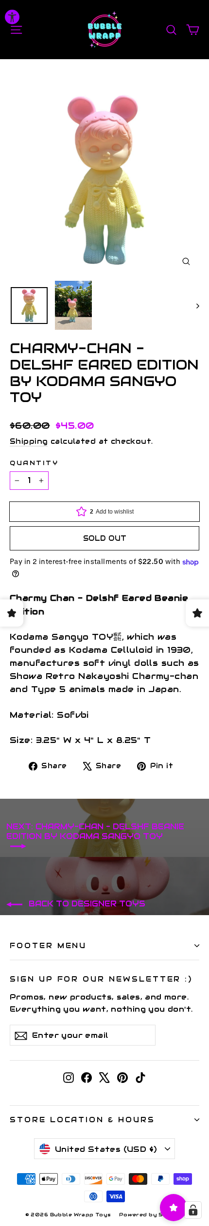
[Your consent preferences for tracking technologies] (193, 1210)
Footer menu (48, 945)
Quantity (34, 463)
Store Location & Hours (82, 1119)
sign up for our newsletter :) (101, 979)
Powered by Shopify (151, 1214)
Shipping (29, 441)
